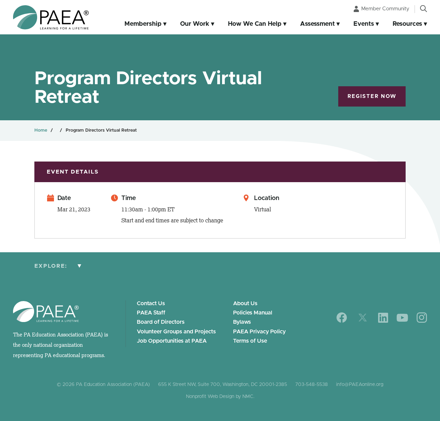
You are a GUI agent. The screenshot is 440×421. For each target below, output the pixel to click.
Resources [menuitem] (407, 24)
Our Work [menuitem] (194, 24)
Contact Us (151, 303)
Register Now (372, 96)
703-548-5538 (311, 384)
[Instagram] (422, 317)
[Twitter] (363, 317)
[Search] (423, 8)
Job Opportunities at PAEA (172, 341)
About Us (245, 303)
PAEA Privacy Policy (259, 331)
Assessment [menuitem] (317, 24)
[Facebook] (342, 317)
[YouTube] (402, 318)
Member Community (385, 8)
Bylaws (242, 322)
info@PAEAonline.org (359, 384)
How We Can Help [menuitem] (255, 24)
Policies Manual (252, 312)
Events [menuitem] (363, 24)
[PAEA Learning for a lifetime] (51, 17)
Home (40, 130)
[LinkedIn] (383, 318)
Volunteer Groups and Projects (176, 331)
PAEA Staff (151, 312)
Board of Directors (161, 322)
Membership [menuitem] (143, 24)
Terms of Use (250, 341)
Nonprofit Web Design (210, 396)
